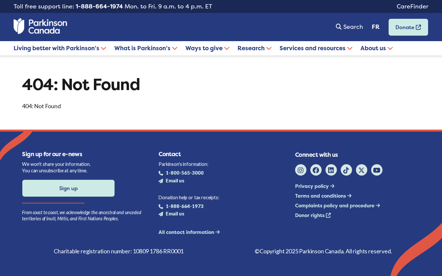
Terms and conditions (321, 195)
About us (373, 48)
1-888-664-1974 (99, 6)
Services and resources (313, 48)
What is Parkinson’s (143, 48)
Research (252, 48)
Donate (402, 29)
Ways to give (204, 48)
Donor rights (310, 215)
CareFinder (412, 6)
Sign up (68, 188)
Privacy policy (312, 186)
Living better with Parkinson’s (57, 48)
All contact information (187, 232)
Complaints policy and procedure (335, 205)
